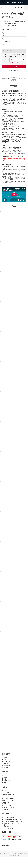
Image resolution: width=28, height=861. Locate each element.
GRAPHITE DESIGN (7, 806)
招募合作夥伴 (6, 779)
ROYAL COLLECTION (8, 807)
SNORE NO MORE (7, 793)
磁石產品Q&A (6, 763)
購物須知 (4, 775)
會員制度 (4, 777)
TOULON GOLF (6, 802)
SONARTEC (5, 809)
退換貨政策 (5, 783)
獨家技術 (4, 760)
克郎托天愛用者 (6, 765)
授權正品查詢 (6, 761)
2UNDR (4, 791)
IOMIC (4, 804)
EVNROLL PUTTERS (8, 800)
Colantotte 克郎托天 (8, 794)
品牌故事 (4, 758)
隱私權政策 (5, 767)
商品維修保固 (6, 781)
